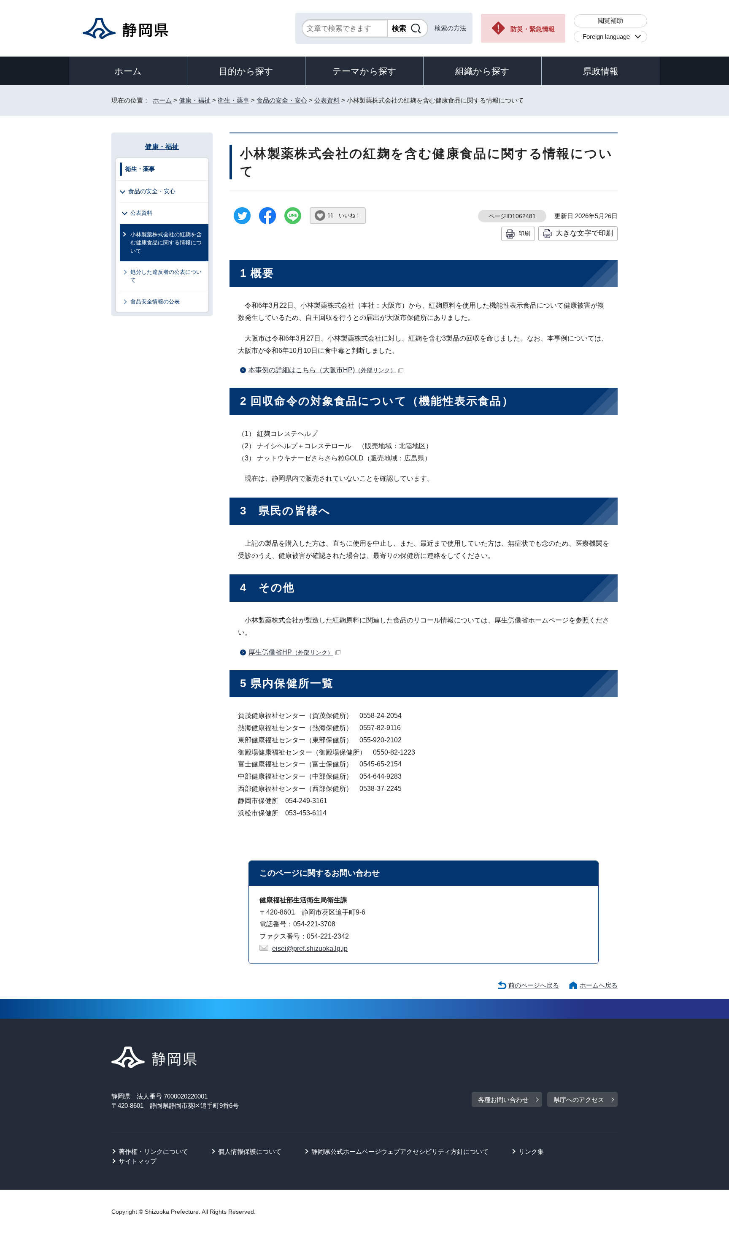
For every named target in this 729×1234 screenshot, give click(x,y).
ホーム (128, 71)
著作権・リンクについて (153, 1151)
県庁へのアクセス (579, 1099)
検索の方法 (450, 28)
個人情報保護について (249, 1151)
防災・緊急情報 (532, 28)
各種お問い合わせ (503, 1099)
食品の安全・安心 (281, 100)
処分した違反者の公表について (166, 276)
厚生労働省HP (290, 652)
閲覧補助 (610, 20)
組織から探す (482, 71)
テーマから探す (364, 71)
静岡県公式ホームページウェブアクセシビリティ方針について (400, 1151)
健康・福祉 (195, 100)
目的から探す (246, 71)
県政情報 (600, 71)
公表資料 (327, 100)
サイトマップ (138, 1161)
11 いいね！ (344, 215)
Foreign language (606, 36)
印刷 (524, 233)
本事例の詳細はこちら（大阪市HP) (322, 369)
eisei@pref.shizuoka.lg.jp (310, 948)
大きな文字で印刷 (584, 233)
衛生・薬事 (233, 100)
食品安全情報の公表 (155, 301)
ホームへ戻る (599, 985)
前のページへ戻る (533, 985)
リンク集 (531, 1151)
